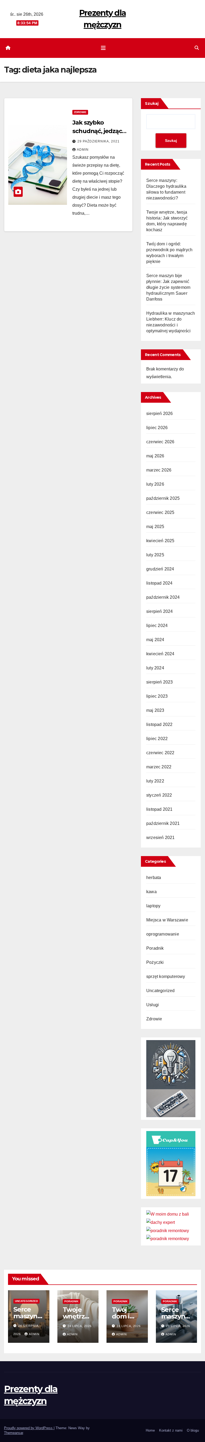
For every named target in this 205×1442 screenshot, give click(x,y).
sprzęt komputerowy (165, 976)
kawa (151, 891)
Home (150, 1430)
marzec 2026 (158, 470)
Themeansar (13, 1433)
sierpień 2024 (159, 611)
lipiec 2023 (157, 696)
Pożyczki (155, 962)
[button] (197, 48)
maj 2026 (155, 456)
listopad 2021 (159, 809)
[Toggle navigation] (103, 48)
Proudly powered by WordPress (29, 1428)
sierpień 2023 (159, 682)
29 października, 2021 (98, 141)
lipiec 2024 (157, 625)
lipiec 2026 (157, 427)
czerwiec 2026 (160, 442)
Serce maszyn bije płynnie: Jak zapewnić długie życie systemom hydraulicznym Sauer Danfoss (168, 287)
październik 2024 (163, 597)
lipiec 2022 (157, 738)
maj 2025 (155, 526)
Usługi (152, 1004)
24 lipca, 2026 (80, 1326)
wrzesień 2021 (160, 837)
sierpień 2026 (159, 413)
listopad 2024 (159, 583)
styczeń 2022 (159, 795)
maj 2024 (155, 639)
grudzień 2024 (160, 569)
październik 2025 (163, 498)
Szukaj (152, 103)
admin (83, 149)
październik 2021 (163, 823)
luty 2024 (155, 668)
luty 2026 (155, 484)
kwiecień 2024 (160, 654)
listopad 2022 (159, 724)
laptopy (153, 906)
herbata (153, 877)
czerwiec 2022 (160, 752)
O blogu (193, 1430)
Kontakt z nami (171, 1430)
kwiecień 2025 (160, 540)
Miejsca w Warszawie (167, 920)
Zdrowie (80, 112)
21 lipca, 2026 (178, 1326)
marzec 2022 (158, 767)
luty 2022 (155, 781)
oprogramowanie (162, 934)
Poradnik (155, 948)
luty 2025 (155, 555)
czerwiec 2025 (160, 512)
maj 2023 (155, 710)
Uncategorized (160, 990)
